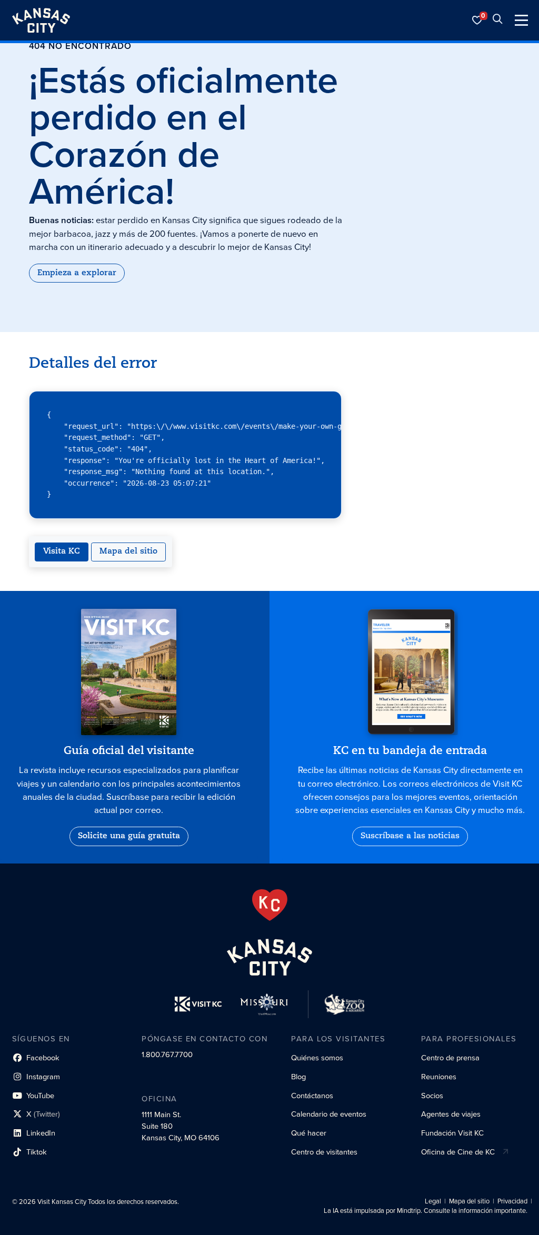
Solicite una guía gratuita (129, 836)
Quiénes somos (317, 1057)
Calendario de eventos (328, 1114)
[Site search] (497, 20)
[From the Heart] (269, 905)
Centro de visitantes (324, 1152)
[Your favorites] (477, 20)
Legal (433, 1201)
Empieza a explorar (76, 273)
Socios (432, 1095)
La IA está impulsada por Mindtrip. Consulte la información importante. (425, 1211)
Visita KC (61, 551)
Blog (298, 1076)
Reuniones (438, 1076)
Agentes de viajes (451, 1114)
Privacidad (512, 1201)
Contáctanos (312, 1095)
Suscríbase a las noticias (410, 836)
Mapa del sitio (128, 551)
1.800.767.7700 (167, 1054)
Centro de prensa (450, 1057)
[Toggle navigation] (521, 20)
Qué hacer (308, 1133)
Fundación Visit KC (452, 1133)
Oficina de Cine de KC (458, 1152)
